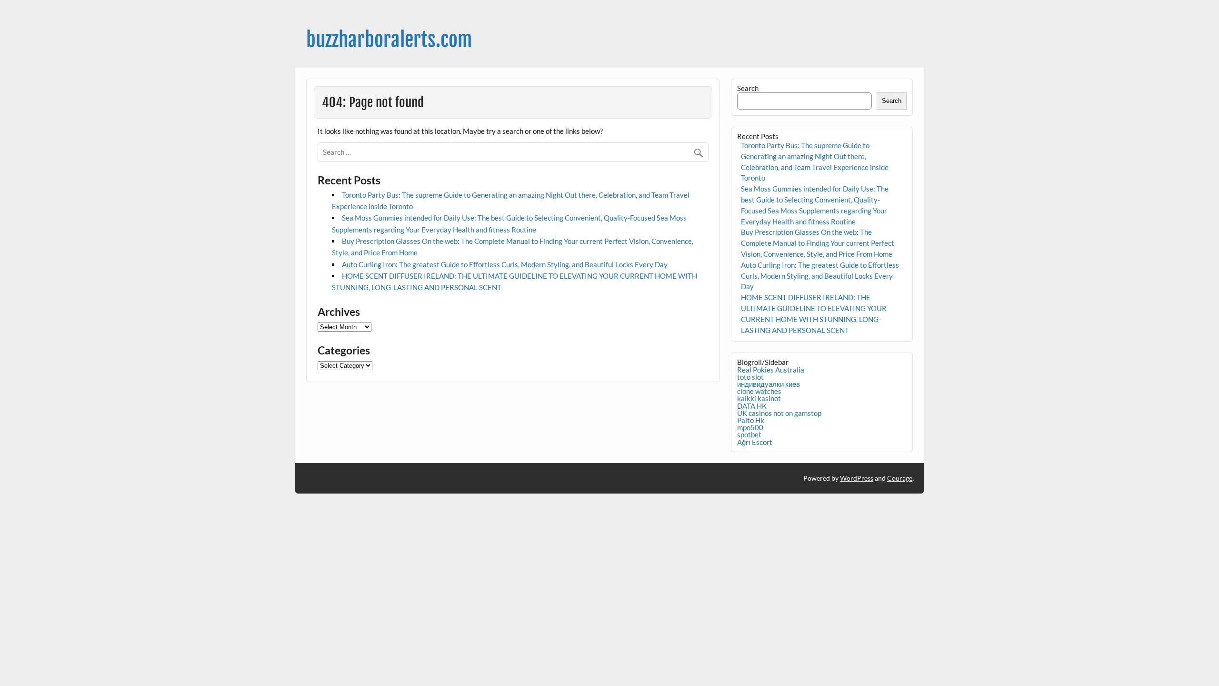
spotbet (749, 434)
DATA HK (752, 406)
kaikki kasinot (759, 398)
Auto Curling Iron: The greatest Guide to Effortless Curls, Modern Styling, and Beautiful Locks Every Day (505, 264)
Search (748, 88)
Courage (899, 478)
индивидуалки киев (768, 384)
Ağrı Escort (754, 442)
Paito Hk (750, 420)
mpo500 (750, 427)
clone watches (759, 391)
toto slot (750, 377)
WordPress (856, 478)
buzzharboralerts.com (389, 40)
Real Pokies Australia (770, 369)
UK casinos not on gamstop (779, 413)
